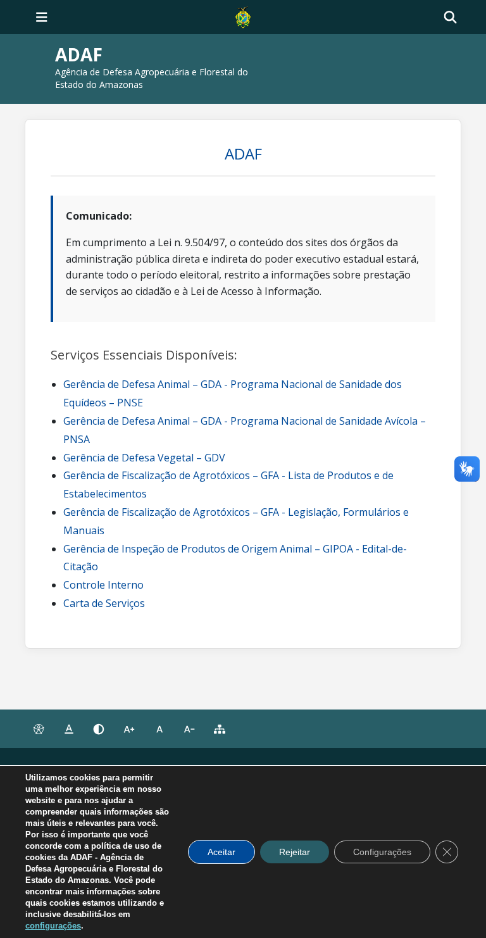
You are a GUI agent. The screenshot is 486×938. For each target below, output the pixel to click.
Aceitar (221, 852)
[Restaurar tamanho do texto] (159, 729)
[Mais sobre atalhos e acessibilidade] (39, 729)
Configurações (382, 852)
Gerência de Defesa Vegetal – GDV (144, 458)
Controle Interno (103, 585)
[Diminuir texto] (190, 729)
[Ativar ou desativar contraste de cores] (99, 729)
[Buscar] (450, 17)
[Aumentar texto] (129, 729)
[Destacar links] (69, 729)
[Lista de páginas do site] (220, 729)
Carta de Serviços (104, 603)
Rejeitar (294, 852)
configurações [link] (53, 925)
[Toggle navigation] (42, 17)
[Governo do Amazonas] (243, 16)
